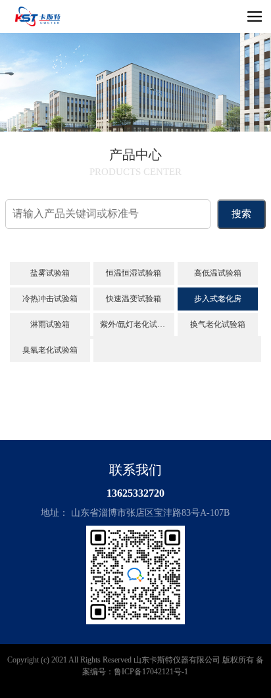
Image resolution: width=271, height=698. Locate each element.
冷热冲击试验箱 (50, 298)
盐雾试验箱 (50, 273)
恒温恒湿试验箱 (133, 273)
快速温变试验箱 (133, 298)
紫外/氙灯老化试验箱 (136, 324)
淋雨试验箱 (50, 324)
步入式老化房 (217, 298)
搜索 (241, 214)
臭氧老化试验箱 (50, 350)
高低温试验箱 (217, 273)
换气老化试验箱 (217, 324)
